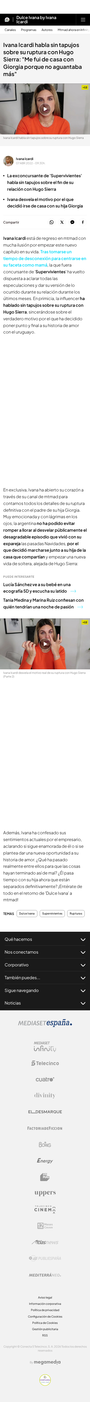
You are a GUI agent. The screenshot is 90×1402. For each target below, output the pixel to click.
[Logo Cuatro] (45, 1079)
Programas (28, 29)
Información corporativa (45, 1303)
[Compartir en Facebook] (83, 222)
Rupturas (76, 913)
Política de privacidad (45, 1310)
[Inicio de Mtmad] (7, 19)
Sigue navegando (22, 990)
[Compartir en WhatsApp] (52, 222)
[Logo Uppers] (45, 1193)
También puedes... (22, 977)
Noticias (13, 1002)
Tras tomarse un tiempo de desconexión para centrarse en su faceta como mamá (44, 258)
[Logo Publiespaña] (45, 1258)
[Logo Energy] (45, 1161)
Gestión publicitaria (45, 1329)
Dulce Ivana (27, 913)
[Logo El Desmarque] (45, 1111)
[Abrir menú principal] (83, 19)
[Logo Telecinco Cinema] (45, 1209)
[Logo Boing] (45, 1144)
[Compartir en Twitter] (62, 222)
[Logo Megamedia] (47, 1362)
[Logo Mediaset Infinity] (45, 1047)
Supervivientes (52, 913)
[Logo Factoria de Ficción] (45, 1128)
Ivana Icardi (24, 158)
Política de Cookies (45, 1323)
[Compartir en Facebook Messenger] (72, 222)
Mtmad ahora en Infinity (74, 29)
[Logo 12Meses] (45, 1226)
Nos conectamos (21, 952)
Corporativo (17, 964)
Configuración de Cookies (45, 1316)
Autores (47, 29)
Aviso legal (45, 1297)
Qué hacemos (18, 939)
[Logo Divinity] (45, 1096)
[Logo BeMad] (45, 1177)
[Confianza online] (45, 1384)
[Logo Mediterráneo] (45, 1275)
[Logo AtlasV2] (45, 1242)
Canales (10, 29)
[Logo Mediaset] (45, 1025)
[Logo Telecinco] (45, 1063)
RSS (45, 1335)
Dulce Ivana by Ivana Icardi (36, 19)
